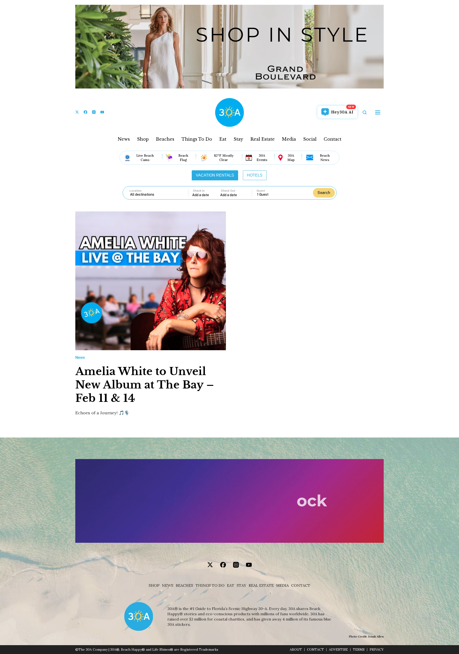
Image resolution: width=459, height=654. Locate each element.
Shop (143, 139)
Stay (238, 139)
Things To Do (196, 139)
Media (289, 139)
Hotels (254, 175)
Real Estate (262, 139)
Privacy (377, 649)
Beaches (165, 139)
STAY (241, 585)
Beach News (325, 157)
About (296, 649)
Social (310, 139)
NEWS (167, 585)
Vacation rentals (215, 175)
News (124, 139)
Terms (359, 649)
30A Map (291, 157)
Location (136, 190)
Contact (332, 139)
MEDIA (282, 585)
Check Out (228, 190)
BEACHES (184, 585)
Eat (222, 139)
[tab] (215, 175)
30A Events (262, 157)
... (206, 195)
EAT (230, 585)
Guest (261, 190)
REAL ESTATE (261, 585)
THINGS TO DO (210, 585)
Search (323, 192)
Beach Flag (183, 157)
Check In (199, 190)
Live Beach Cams (145, 157)
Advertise (338, 649)
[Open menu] (378, 112)
